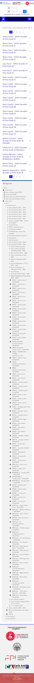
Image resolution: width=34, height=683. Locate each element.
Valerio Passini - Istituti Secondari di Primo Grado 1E (15, 37)
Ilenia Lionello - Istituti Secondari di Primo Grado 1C (15, 119)
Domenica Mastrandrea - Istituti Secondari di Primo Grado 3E (14, 171)
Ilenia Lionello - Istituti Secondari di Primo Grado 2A (15, 112)
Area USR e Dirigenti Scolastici (18, 236)
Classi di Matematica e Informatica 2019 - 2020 (18, 268)
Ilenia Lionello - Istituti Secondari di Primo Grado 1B (15, 126)
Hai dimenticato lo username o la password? (17, 14)
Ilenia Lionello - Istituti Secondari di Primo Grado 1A (15, 132)
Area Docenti (11, 616)
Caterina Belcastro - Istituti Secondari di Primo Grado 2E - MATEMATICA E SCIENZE (13, 156)
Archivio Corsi (11, 205)
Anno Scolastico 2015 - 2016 (17, 212)
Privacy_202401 (17, 679)
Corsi (7, 203)
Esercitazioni (12, 238)
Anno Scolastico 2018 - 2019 (17, 242)
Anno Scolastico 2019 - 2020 (17, 244)
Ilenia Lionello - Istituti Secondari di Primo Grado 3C (15, 78)
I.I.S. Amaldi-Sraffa (17, 606)
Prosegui (17, 681)
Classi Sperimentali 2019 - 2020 (20, 274)
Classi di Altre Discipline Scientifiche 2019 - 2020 (18, 250)
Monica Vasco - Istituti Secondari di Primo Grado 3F (14, 44)
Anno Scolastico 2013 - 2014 (17, 216)
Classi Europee (15, 271)
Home (5, 188)
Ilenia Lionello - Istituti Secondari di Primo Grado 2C (15, 98)
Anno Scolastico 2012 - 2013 (17, 219)
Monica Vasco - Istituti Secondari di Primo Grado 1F (14, 58)
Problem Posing (13, 225)
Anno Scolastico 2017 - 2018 (17, 208)
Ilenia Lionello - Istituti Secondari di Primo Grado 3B (15, 85)
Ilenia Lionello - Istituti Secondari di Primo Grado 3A (15, 92)
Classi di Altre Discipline (18, 247)
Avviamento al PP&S (14, 229)
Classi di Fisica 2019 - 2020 (19, 253)
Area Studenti (11, 618)
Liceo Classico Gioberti (17, 599)
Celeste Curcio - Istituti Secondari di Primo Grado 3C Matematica (15, 148)
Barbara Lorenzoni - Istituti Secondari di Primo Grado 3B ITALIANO (13, 140)
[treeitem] (17, 403)
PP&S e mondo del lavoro (16, 227)
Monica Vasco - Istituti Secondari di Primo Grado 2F (14, 51)
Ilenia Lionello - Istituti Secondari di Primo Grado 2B (15, 105)
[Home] (17, 4)
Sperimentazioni (13, 240)
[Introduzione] (30, 38)
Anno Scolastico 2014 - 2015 (17, 214)
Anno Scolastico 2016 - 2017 (17, 210)
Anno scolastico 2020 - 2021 (17, 608)
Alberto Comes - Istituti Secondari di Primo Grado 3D (15, 164)
